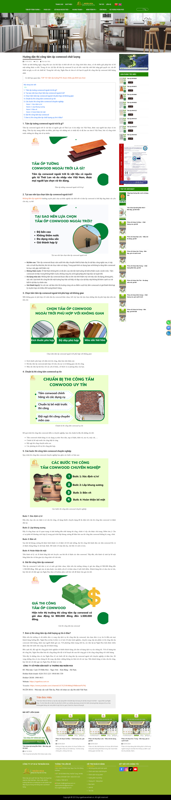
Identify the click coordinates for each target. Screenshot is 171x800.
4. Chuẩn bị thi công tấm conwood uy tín (40, 99)
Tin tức (101, 4)
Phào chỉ (47, 9)
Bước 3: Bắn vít (31, 109)
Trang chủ (59, 4)
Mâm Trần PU (91, 9)
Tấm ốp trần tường (33, 9)
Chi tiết (131, 82)
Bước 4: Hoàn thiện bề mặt (36, 112)
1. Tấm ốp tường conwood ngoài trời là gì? (40, 90)
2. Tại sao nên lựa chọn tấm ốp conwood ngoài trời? (44, 93)
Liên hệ (108, 4)
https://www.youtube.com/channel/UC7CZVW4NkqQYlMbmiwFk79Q (58, 686)
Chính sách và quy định (95, 774)
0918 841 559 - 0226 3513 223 (70, 777)
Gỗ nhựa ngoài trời (61, 9)
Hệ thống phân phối (116, 9)
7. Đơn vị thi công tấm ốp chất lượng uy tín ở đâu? (43, 117)
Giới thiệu (68, 4)
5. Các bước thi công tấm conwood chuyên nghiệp (44, 101)
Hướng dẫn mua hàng (95, 778)
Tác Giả (90, 790)
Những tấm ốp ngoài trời (32, 198)
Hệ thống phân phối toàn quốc (97, 768)
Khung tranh (77, 9)
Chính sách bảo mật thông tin (97, 771)
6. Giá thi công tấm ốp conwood (36, 115)
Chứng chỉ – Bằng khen (95, 781)
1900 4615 (64, 780)
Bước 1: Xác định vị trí (34, 104)
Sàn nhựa (103, 9)
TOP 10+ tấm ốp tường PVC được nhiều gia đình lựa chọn (63, 78)
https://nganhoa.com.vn (39, 682)
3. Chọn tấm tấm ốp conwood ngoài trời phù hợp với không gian (49, 96)
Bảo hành (91, 784)
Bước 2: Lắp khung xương (35, 107)
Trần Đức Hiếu (44, 697)
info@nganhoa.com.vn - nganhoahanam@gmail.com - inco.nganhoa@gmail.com (65, 785)
